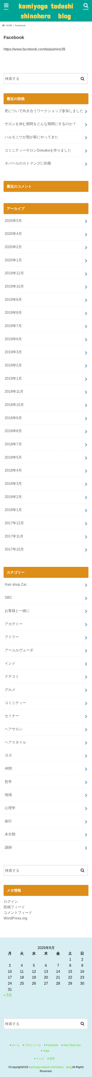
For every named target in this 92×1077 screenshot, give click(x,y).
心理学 (10, 808)
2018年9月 (13, 418)
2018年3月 (13, 483)
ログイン (11, 901)
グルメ (10, 689)
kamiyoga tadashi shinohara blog (46, 10)
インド (10, 663)
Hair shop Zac (16, 584)
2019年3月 (13, 352)
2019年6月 (13, 339)
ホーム (16, 1045)
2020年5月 (13, 221)
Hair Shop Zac (72, 1045)
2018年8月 (13, 431)
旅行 (8, 821)
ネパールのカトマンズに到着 (28, 163)
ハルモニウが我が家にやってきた (31, 137)
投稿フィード (14, 907)
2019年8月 (13, 312)
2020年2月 (13, 247)
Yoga (46, 1050)
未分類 (10, 834)
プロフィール (33, 1045)
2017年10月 (14, 549)
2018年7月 (13, 444)
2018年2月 (13, 497)
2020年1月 (13, 260)
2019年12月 (14, 273)
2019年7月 (13, 326)
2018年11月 (14, 391)
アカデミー (14, 624)
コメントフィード (18, 912)
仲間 (8, 768)
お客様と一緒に (17, 611)
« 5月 (8, 995)
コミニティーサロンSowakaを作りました (38, 150)
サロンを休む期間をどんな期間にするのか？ (40, 124)
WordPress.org (15, 918)
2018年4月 (13, 470)
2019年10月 (14, 286)
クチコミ (12, 676)
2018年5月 (13, 457)
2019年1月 (13, 378)
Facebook (52, 1045)
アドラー (12, 637)
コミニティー (15, 703)
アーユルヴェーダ (19, 650)
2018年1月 (13, 510)
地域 (8, 795)
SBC (8, 597)
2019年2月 (13, 365)
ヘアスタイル (15, 742)
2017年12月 (14, 523)
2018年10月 (14, 405)
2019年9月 (13, 299)
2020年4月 (13, 234)
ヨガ (8, 755)
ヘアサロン (14, 729)
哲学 (8, 782)
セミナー (12, 716)
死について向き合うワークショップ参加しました (44, 111)
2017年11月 (14, 536)
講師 (8, 847)
